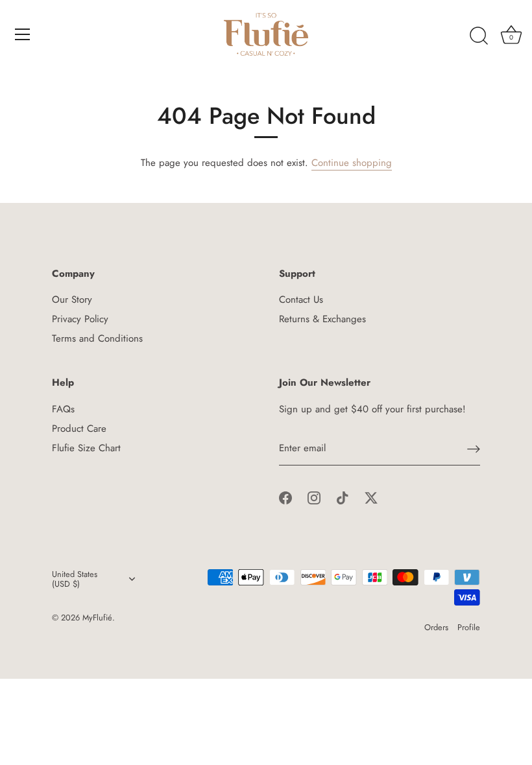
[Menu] (22, 34)
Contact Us (301, 299)
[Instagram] (314, 496)
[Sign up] (473, 449)
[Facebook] (285, 496)
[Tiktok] (342, 496)
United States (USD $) (74, 579)
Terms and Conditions (97, 338)
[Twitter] (371, 496)
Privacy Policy (80, 319)
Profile (468, 627)
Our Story (72, 299)
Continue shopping (351, 163)
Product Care (79, 428)
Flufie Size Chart (86, 448)
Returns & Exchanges (322, 319)
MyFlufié (97, 617)
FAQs (63, 409)
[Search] (479, 36)
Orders (436, 627)
